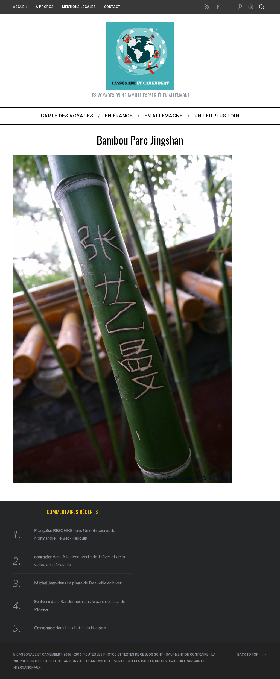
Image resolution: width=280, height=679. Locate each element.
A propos (45, 7)
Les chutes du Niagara (85, 627)
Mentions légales (79, 7)
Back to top (247, 654)
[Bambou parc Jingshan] (122, 481)
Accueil (20, 7)
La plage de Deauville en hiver (94, 582)
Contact (112, 7)
